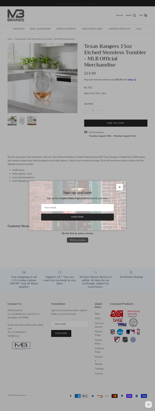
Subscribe (77, 217)
